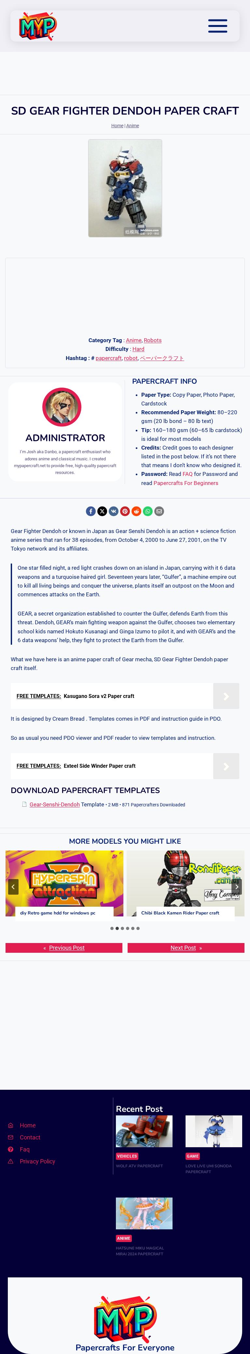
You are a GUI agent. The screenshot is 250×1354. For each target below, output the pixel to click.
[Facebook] (91, 511)
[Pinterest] (125, 511)
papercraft (109, 358)
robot (131, 358)
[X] (102, 511)
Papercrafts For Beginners (186, 483)
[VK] (113, 511)
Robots (153, 340)
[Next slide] (236, 887)
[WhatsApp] (148, 511)
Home (117, 126)
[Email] (159, 511)
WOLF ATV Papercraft (139, 1166)
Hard (138, 349)
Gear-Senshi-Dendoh (55, 804)
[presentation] (64, 884)
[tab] (112, 928)
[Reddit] (136, 511)
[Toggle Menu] (218, 26)
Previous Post (67, 947)
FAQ (188, 474)
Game (193, 1156)
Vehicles (127, 1156)
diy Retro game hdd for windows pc (57, 913)
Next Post (183, 947)
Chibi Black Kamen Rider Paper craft (180, 913)
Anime (132, 126)
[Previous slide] (13, 887)
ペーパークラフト (162, 358)
